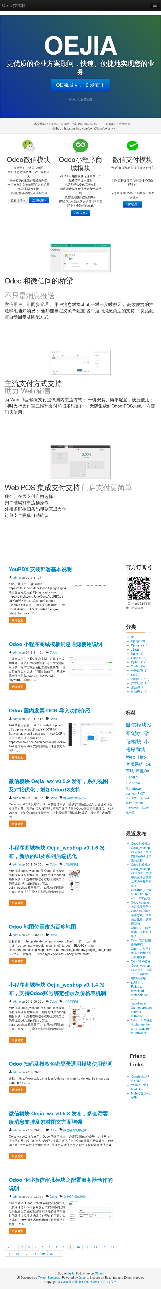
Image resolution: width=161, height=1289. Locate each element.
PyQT (141, 793)
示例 (141, 798)
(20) (133, 637)
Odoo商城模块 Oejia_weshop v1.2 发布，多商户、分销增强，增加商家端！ (141, 969)
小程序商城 (70, 864)
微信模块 (80, 1196)
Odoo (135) (138, 658)
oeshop (131, 793)
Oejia (71, 1273)
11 (86, 1247)
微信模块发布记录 (75, 798)
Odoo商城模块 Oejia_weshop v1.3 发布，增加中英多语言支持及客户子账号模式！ (141, 875)
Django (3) (138, 641)
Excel (145, 807)
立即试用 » (39, 200)
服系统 (130, 812)
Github (99, 1273)
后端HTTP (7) (140, 679)
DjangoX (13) (140, 645)
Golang (83, 1277)
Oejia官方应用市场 (118, 124)
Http (142, 757)
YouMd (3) (138, 666)
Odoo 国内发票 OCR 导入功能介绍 (50, 710)
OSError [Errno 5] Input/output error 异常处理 (141, 894)
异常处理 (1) (139, 683)
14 (112, 1247)
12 (95, 1247)
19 (43, 1253)
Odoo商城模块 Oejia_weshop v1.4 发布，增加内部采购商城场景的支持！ (141, 851)
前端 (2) (136, 674)
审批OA (68, 1196)
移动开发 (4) (139, 691)
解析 (129, 803)
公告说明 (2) (139, 670)
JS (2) (135, 649)
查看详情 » (18, 200)
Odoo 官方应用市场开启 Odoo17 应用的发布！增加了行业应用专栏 (141, 948)
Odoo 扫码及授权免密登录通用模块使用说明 (61, 1063)
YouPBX (131, 798)
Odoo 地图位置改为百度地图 (42, 926)
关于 (114, 1282)
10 (78, 1247)
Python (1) (138, 662)
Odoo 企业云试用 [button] (80, 99)
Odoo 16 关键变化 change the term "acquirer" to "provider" (141, 1026)
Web (131, 756)
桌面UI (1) (137, 687)
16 (17, 1253)
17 (26, 1253)
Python (138, 803)
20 (51, 1253)
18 (34, 1253)
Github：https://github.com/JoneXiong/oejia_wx (83, 128)
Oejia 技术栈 (14, 5)
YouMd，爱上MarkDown (140, 1087)
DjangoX (133, 782)
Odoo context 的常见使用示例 (141, 904)
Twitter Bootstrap (49, 1277)
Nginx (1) (137, 653)
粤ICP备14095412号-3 (93, 1282)
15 (8, 1253)
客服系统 (135, 764)
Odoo (53, 652)
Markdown (133, 788)
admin (17, 577)
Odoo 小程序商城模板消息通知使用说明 (55, 644)
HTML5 (132, 776)
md (147, 798)
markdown (133, 807)
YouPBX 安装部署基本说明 (40, 569)
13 (104, 1247)
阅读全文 (17, 620)
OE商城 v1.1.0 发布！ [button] (80, 84)
